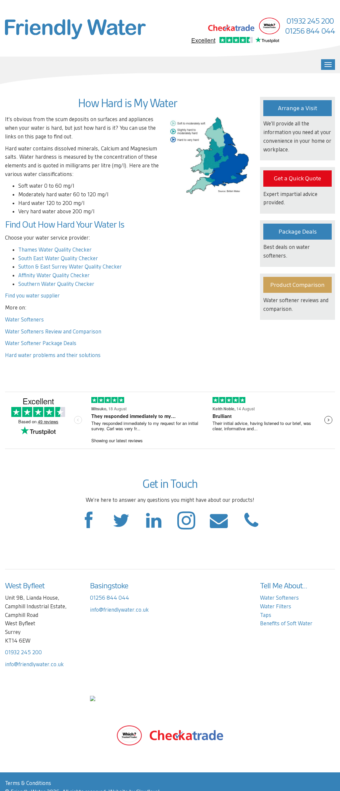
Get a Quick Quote (297, 178)
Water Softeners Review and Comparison (53, 331)
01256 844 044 (310, 31)
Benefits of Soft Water (286, 623)
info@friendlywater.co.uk (34, 664)
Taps (265, 615)
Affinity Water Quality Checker (54, 275)
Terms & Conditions (28, 783)
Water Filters (275, 606)
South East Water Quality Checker (58, 258)
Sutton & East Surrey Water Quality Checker (70, 266)
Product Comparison (297, 285)
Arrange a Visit (297, 108)
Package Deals (298, 232)
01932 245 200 (310, 21)
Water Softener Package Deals (40, 343)
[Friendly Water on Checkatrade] (186, 734)
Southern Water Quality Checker (56, 284)
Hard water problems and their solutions (53, 355)
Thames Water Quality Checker (55, 249)
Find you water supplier (32, 295)
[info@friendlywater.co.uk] (251, 524)
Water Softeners (24, 319)
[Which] (129, 734)
